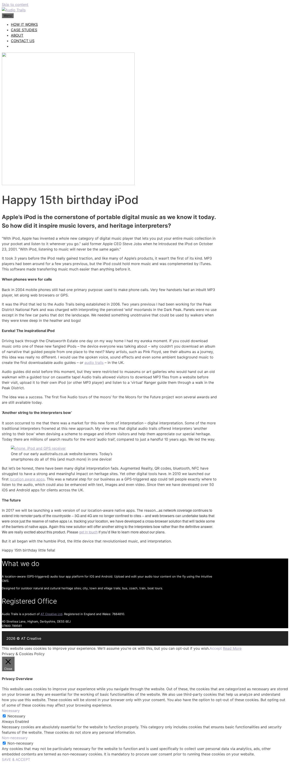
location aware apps (27, 479)
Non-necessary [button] (15, 737)
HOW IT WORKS (24, 24)
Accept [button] (216, 648)
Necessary (16, 716)
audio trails (94, 362)
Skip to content (15, 4)
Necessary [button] (11, 710)
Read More (232, 648)
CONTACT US (22, 40)
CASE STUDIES (24, 30)
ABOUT (17, 35)
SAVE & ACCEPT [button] (16, 759)
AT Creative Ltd (51, 614)
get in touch (88, 532)
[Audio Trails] (14, 10)
